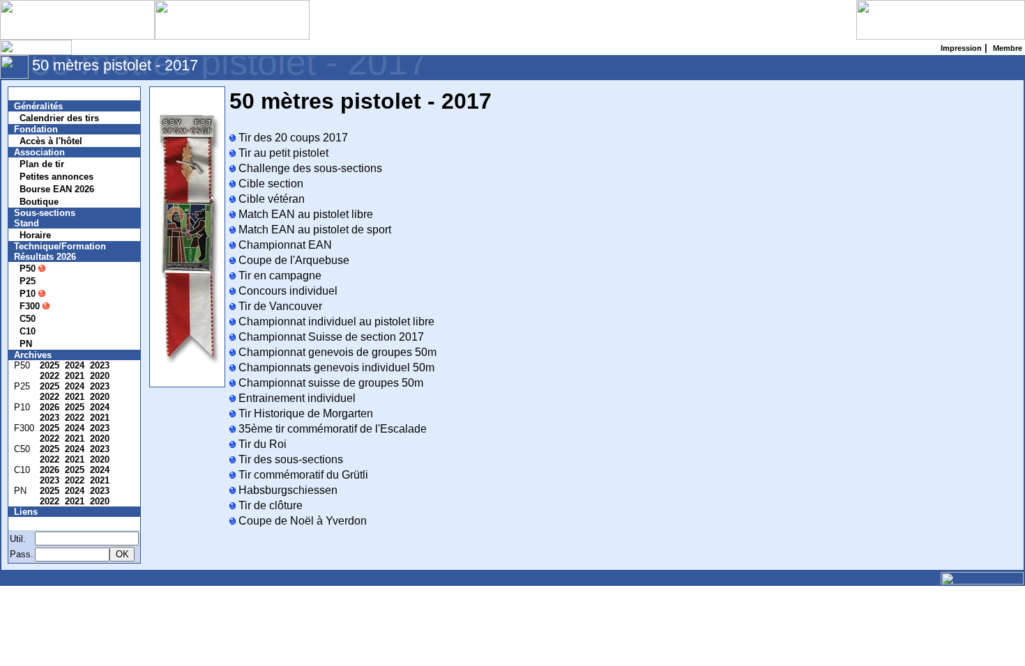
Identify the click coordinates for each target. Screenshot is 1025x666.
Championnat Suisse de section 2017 (330, 337)
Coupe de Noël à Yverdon (301, 521)
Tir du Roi (261, 444)
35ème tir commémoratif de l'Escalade (331, 429)
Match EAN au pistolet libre (304, 214)
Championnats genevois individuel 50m (335, 367)
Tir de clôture (269, 505)
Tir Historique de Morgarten (304, 413)
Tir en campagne (278, 275)
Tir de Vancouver (279, 306)
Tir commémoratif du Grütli (302, 475)
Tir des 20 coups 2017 (292, 138)
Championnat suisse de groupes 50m (329, 383)
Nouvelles (43, 93)
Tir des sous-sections (289, 459)
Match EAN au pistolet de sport (313, 229)
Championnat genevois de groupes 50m (336, 352)
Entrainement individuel (296, 398)
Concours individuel (286, 291)
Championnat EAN (284, 245)
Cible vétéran (270, 199)
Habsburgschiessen (286, 490)
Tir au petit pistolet (282, 153)
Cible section (269, 183)
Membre (39, 523)
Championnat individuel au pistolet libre (335, 321)
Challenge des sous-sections (309, 168)
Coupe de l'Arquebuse (292, 260)
